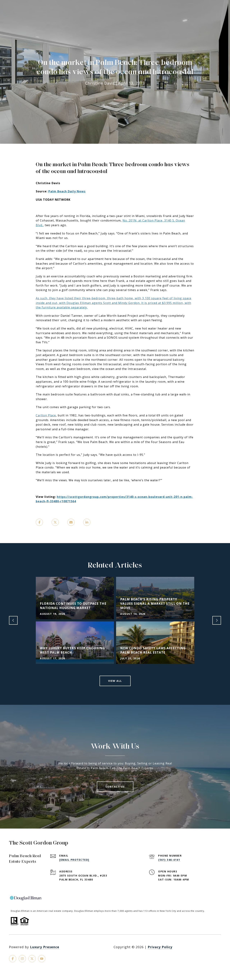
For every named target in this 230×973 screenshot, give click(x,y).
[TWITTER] (32, 958)
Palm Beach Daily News (67, 191)
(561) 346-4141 (169, 859)
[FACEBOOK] (12, 958)
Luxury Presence (44, 947)
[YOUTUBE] (41, 958)
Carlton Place (46, 415)
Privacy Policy (160, 947)
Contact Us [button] (115, 786)
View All (115, 681)
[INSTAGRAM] (22, 958)
